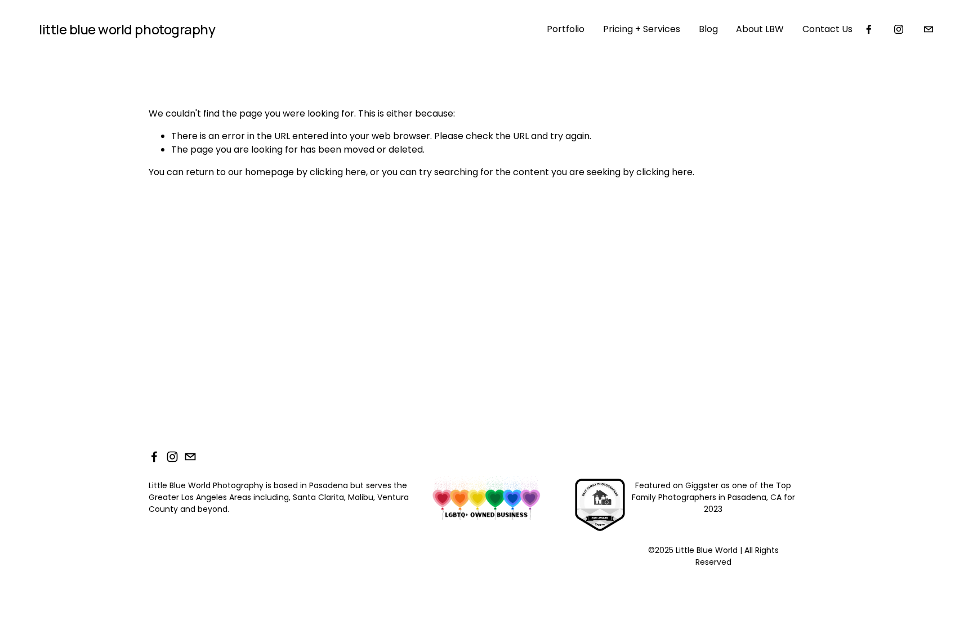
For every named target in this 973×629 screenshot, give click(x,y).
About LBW (760, 29)
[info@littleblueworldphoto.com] (928, 29)
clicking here (338, 172)
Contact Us (827, 29)
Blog (708, 29)
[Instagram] (898, 29)
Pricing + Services (641, 29)
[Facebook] (868, 29)
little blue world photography (127, 29)
